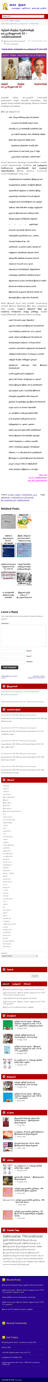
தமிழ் (17, 1249)
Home (11, 21)
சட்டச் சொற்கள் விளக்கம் (20, 1258)
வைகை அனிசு (35, 1246)
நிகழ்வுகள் (6, 887)
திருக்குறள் (6, 870)
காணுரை (6, 842)
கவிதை (18, 494)
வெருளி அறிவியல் (8, 941)
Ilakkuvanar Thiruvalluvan (23, 1236)
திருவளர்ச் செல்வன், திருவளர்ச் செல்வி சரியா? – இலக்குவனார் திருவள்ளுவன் (27, 1120)
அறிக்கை (6, 789)
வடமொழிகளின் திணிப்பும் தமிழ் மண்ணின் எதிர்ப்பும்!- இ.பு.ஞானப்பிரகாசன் (8, 597)
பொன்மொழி (7, 918)
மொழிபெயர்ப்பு (7, 930)
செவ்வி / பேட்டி (7, 862)
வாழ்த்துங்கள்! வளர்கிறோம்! (10, 1357)
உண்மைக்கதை (7, 817)
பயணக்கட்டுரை (8, 899)
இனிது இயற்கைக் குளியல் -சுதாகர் (9, 676)
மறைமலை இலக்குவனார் (29, 1252)
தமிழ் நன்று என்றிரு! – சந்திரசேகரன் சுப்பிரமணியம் (37, 676)
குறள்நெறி (6, 848)
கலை (4, 834)
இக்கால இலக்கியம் (9, 797)
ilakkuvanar (16, 1240)
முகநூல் (5, 927)
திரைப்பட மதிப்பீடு (8, 873)
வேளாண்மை (7, 946)
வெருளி (5, 938)
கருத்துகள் (16, 984)
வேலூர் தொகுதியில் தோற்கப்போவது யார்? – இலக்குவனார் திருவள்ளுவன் (22, 701)
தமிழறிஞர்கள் (27, 494)
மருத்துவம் (6, 921)
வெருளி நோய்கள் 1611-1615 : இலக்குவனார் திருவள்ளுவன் (18, 728)
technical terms (36, 1258)
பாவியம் (5, 904)
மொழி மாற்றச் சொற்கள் (28, 1255)
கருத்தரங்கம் (7, 831)
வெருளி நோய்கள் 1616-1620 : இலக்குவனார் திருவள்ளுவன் (18, 715)
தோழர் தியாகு (18, 1261)
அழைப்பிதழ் (6, 794)
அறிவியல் (6, 791)
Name (29, 651)
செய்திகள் (6, 859)
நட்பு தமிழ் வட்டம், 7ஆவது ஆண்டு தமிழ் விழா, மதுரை (28, 1061)
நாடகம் (5, 884)
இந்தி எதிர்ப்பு (7, 803)
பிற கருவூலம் (7, 910)
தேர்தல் (5, 876)
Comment (5, 623)
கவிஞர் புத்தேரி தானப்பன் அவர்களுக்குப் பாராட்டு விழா (20, 998)
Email (29, 656)
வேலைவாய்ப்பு (7, 944)
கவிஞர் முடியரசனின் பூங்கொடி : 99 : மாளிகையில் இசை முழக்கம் (29, 1189)
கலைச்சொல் (7, 1261)
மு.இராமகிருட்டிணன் (9, 924)
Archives (4, 953)
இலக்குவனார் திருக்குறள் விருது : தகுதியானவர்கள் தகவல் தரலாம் (23, 989)
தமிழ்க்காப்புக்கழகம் (11, 1255)
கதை (4, 828)
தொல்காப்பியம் (7, 882)
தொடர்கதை (6, 879)
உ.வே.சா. (41, 1255)
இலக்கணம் (6, 805)
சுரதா (36, 1261)
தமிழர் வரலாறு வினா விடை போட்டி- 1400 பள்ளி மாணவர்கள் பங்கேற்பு (21, 1363)
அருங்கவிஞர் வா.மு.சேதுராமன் (22, 497)
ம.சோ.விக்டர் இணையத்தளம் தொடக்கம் (14, 1352)
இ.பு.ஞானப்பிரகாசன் (8, 500)
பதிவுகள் (5, 984)
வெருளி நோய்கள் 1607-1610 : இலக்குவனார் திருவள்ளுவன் (18, 740)
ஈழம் (4, 814)
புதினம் (5, 913)
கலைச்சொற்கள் (8, 837)
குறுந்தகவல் (7, 851)
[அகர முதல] (24, 10)
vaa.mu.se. (5, 497)
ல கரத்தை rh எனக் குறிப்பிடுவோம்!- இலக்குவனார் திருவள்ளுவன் (29, 1133)
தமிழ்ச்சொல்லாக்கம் (27, 1249)
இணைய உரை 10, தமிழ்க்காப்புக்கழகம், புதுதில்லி (18, 1007)
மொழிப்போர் (6, 932)
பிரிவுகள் (27, 984)
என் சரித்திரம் (29, 1261)
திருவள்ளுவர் (8, 1249)
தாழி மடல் (35, 1243)
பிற (4, 907)
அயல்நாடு (6, 786)
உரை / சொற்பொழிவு (9, 820)
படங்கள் (5, 890)
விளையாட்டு (7, 935)
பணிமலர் (6, 893)
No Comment (12, 44)
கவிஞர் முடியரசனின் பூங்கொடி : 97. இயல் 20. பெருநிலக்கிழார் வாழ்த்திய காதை (29, 1213)
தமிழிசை (6, 867)
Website (29, 661)
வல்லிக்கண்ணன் (23, 500)
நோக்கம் (4, 1347)
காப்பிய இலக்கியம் (8, 845)
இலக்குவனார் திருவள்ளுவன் (14, 41)
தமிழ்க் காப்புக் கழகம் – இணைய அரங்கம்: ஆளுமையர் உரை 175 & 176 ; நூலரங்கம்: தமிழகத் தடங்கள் (24, 994)
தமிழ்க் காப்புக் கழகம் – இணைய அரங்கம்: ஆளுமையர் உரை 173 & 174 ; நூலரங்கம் (27, 1048)
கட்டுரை (17, 21)
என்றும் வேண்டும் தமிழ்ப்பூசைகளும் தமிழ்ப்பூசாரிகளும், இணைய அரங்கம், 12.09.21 (24, 569)
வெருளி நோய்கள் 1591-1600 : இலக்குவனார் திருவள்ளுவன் (18, 766)
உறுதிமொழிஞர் (7, 822)
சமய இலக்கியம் (8, 856)
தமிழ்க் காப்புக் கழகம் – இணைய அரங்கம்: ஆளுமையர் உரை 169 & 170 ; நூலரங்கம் (27, 1096)
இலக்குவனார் (7, 808)
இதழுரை (5, 800)
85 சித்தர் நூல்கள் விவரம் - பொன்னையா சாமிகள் (17, 1342)
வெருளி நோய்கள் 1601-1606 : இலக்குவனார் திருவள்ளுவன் (18, 753)
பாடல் (35, 494)
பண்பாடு (5, 896)
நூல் (5, 1240)
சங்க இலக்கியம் (8, 853)
